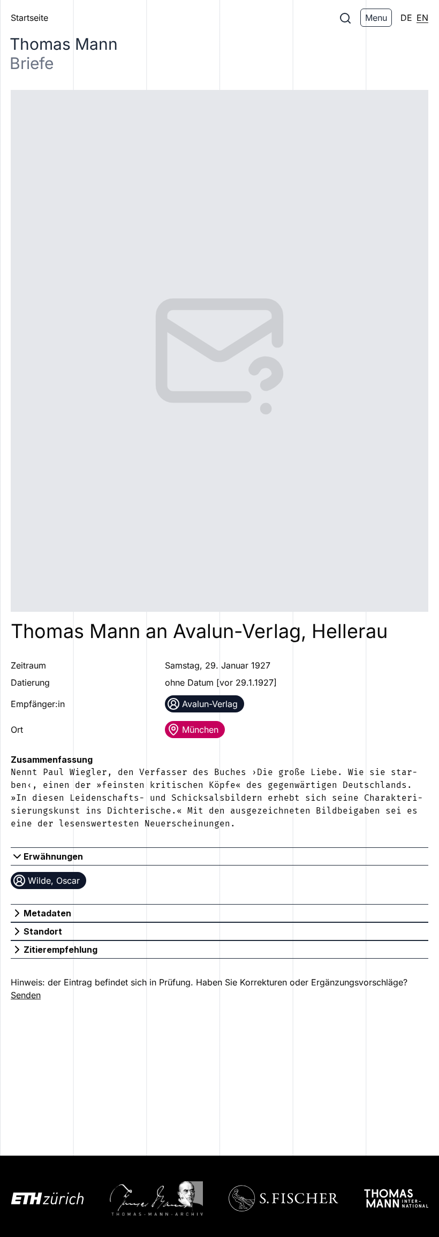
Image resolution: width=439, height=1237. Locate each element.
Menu (376, 17)
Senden (26, 995)
